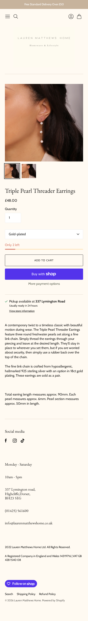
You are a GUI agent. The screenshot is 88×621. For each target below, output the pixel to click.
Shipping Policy (26, 594)
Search (9, 594)
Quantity (11, 209)
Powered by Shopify (53, 600)
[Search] (16, 16)
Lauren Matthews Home (27, 600)
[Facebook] (6, 441)
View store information (22, 310)
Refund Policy (47, 594)
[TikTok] (22, 441)
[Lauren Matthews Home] (44, 47)
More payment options (44, 284)
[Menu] (7, 16)
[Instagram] (15, 441)
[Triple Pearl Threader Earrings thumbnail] (12, 171)
